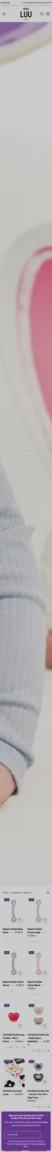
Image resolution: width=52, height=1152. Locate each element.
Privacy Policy (21, 1144)
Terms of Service (38, 1144)
